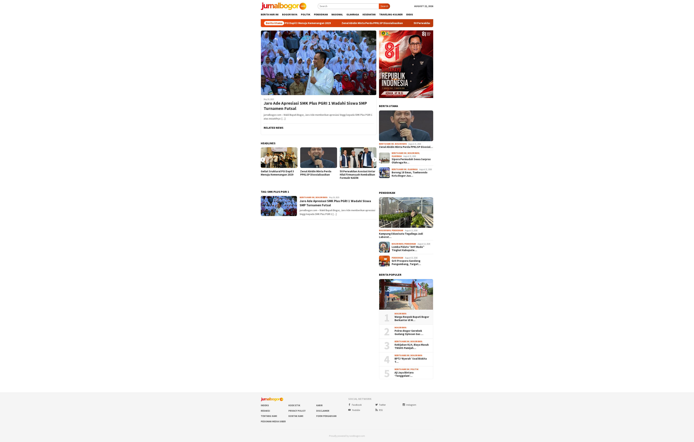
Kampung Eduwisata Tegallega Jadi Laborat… (401, 235)
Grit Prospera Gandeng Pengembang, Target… (406, 262)
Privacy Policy (296, 410)
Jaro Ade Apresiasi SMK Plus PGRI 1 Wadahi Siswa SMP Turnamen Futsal (315, 106)
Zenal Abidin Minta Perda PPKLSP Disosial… (406, 147)
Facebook (357, 404)
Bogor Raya (321, 197)
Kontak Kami (295, 416)
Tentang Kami (269, 416)
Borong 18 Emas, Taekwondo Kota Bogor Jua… (409, 174)
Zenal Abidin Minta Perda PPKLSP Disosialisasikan (347, 23)
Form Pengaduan (326, 416)
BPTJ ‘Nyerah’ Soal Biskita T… (411, 360)
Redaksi (265, 410)
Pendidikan (397, 230)
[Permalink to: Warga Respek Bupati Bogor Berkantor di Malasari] (406, 294)
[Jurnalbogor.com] (283, 6)
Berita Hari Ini (307, 197)
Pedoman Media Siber (273, 421)
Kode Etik (294, 405)
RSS (381, 410)
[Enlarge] (428, 35)
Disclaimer (322, 410)
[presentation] (262, 159)
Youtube (356, 410)
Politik (414, 369)
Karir (319, 405)
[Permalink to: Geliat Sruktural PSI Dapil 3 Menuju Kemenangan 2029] (279, 157)
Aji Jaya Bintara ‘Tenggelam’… (404, 374)
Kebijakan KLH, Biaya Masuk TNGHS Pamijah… (412, 346)
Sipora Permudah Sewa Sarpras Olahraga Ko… (411, 161)
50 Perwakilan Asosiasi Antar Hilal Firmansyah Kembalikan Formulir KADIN (357, 175)
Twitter (382, 404)
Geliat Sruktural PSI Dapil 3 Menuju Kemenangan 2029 (277, 173)
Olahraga (397, 156)
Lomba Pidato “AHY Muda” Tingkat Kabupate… (408, 248)
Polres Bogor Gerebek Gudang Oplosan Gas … (409, 332)
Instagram (411, 404)
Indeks (265, 405)
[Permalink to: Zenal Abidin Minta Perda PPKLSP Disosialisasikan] (318, 157)
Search (384, 6)
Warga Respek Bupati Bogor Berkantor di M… (412, 318)
